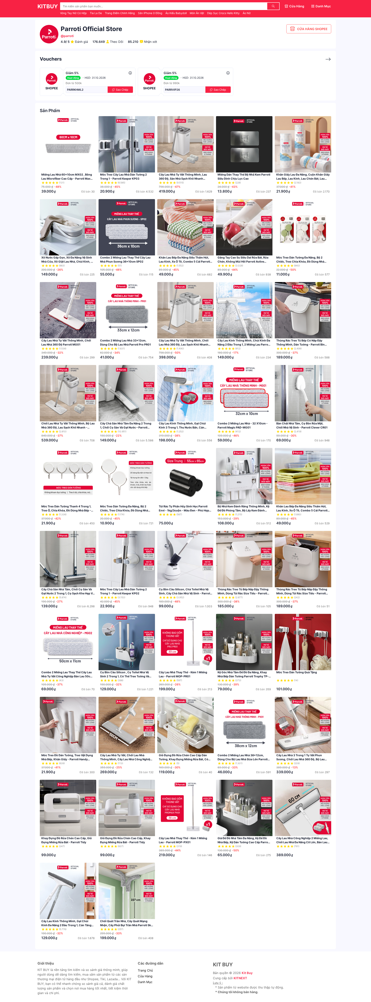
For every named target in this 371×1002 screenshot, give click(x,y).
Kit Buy (247, 973)
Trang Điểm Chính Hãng (120, 13)
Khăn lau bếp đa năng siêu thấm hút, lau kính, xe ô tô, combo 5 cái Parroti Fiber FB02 (184, 261)
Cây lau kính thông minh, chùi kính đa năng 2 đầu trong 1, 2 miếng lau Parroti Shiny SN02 (244, 344)
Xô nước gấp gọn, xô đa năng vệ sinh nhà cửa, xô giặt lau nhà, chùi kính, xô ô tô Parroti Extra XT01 (67, 261)
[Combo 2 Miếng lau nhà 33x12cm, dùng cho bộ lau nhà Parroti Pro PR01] (127, 310)
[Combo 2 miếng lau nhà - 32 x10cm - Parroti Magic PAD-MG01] (244, 393)
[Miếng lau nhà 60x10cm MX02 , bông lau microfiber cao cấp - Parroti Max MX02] (68, 144)
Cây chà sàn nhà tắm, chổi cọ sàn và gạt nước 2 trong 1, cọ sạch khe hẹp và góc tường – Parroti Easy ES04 (67, 593)
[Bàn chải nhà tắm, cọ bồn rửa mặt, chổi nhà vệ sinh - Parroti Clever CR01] (303, 393)
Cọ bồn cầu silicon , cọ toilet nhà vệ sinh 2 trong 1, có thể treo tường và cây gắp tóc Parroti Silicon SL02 (124, 676)
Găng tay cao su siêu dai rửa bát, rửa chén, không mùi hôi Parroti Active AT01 (243, 261)
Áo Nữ (247, 13)
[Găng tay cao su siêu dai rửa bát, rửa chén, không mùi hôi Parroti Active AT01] (244, 227)
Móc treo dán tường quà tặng (296, 672)
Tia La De (96, 13)
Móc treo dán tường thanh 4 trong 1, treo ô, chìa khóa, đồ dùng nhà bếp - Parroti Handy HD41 (66, 510)
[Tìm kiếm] (273, 6)
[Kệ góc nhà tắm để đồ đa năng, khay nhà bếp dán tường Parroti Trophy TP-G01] (244, 642)
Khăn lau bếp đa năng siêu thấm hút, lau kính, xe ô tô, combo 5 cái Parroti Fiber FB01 (302, 510)
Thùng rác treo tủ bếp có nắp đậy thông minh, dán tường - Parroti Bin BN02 (300, 344)
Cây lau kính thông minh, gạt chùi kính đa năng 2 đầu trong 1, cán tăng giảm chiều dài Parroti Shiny (66, 925)
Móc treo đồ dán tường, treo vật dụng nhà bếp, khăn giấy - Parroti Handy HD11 (67, 759)
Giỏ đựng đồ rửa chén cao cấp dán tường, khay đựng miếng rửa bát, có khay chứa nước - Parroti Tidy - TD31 (183, 759)
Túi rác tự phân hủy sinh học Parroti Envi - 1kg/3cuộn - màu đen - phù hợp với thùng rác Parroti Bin (184, 510)
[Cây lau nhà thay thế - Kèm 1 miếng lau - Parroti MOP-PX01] (185, 808)
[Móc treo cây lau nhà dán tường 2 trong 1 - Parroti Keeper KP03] (127, 144)
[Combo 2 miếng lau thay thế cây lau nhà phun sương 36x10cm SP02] (127, 227)
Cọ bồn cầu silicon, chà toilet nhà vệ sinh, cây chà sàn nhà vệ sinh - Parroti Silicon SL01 (185, 593)
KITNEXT (240, 978)
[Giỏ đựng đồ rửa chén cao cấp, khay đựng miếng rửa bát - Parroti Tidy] (127, 808)
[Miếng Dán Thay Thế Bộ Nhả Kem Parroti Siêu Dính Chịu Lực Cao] (244, 144)
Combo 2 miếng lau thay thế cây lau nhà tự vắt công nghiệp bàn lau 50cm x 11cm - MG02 (67, 676)
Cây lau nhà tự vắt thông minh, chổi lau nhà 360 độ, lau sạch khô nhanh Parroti (183, 344)
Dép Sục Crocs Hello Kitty (223, 13)
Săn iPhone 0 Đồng (150, 13)
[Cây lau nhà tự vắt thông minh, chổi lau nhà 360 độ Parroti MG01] (68, 310)
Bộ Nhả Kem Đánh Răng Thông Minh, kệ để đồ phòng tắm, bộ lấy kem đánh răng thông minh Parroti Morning (243, 510)
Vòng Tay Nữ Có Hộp (74, 13)
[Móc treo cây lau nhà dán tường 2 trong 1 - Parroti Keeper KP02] (127, 559)
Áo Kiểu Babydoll (176, 13)
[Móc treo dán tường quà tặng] (303, 642)
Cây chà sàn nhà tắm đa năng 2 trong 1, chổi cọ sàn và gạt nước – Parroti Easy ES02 (125, 427)
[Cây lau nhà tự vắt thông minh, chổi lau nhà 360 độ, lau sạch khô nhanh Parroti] (185, 310)
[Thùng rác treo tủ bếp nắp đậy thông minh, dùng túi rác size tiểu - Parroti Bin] (244, 559)
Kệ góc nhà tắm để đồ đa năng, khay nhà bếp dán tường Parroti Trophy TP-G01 (243, 676)
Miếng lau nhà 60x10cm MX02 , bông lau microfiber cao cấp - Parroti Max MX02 (66, 178)
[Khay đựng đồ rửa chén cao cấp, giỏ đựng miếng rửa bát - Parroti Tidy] (68, 808)
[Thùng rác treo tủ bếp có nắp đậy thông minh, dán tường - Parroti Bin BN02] (303, 310)
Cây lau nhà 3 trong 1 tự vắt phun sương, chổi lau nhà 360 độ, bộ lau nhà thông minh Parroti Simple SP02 (300, 759)
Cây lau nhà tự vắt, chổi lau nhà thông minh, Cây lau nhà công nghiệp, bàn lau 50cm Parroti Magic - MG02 (126, 759)
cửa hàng (145, 976)
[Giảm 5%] (130, 73)
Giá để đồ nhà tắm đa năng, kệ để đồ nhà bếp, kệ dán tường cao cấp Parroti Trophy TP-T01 (244, 842)
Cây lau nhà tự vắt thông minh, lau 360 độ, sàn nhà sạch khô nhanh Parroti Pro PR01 (183, 178)
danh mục (145, 982)
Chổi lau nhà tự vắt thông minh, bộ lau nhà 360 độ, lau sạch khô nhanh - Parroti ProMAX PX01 (68, 427)
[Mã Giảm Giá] (326, 59)
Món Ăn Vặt (197, 13)
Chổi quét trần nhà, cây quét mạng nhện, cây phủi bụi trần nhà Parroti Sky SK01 (126, 925)
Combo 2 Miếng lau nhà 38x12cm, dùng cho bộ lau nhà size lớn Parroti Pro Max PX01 (243, 759)
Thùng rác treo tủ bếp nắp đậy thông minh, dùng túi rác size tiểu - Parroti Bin (243, 593)
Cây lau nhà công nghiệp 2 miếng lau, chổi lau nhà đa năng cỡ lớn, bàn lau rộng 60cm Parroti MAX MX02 (302, 842)
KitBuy (47, 6)
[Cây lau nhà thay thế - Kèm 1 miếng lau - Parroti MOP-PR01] (185, 642)
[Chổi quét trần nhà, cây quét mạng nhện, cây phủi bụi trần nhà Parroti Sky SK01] (127, 891)
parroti (69, 36)
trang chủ (145, 970)
